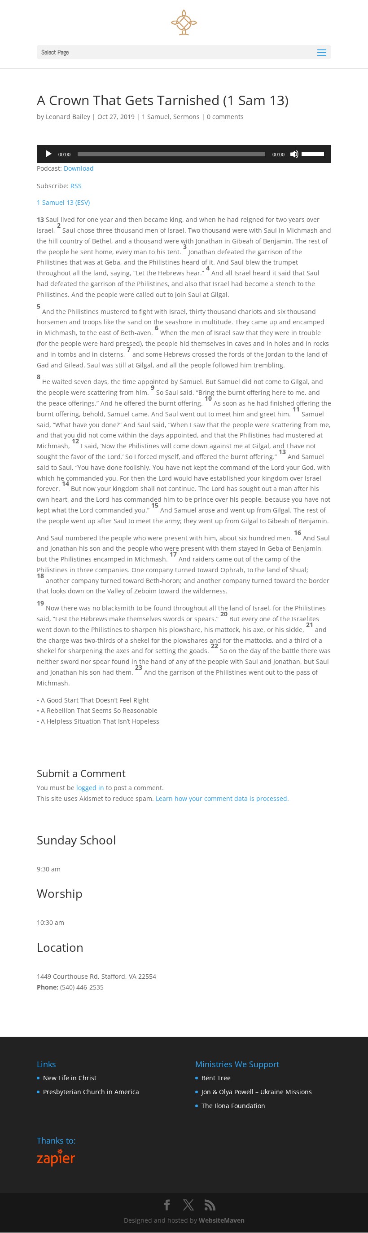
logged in (90, 787)
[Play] (48, 154)
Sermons (186, 116)
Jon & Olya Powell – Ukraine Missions (257, 1091)
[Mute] (294, 154)
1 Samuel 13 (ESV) (63, 202)
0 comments (225, 116)
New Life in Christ (69, 1078)
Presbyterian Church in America (91, 1091)
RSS (76, 185)
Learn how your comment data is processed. (222, 798)
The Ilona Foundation (233, 1105)
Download (79, 168)
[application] (184, 154)
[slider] (314, 153)
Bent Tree (216, 1078)
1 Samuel (156, 116)
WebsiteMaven (222, 1220)
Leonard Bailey (68, 116)
